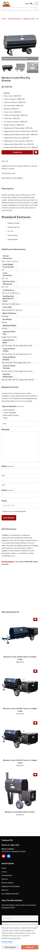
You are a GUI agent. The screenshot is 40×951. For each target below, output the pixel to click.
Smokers (11, 168)
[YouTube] (3, 856)
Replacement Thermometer (18, 128)
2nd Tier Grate (13, 106)
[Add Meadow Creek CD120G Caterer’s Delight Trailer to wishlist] (35, 723)
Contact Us (17, 152)
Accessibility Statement (10, 894)
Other (5, 418)
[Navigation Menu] (36, 3)
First (3, 476)
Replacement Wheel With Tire (19, 144)
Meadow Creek (29, 19)
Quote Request (9, 410)
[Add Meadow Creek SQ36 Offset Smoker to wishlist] (35, 774)
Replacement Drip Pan (16, 138)
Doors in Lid (12, 112)
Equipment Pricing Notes (11, 886)
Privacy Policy (7, 941)
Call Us (4, 872)
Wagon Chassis (14, 125)
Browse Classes (8, 883)
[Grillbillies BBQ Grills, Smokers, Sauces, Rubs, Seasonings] (6, 4)
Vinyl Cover (12, 96)
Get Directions (7, 875)
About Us (5, 890)
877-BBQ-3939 (13, 845)
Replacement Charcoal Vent (18, 141)
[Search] (36, 9)
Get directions (7, 562)
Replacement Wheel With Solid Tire (21, 147)
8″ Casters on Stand (15, 122)
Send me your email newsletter (14, 511)
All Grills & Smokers (14, 19)
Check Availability (9, 413)
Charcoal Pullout (14, 99)
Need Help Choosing (11, 415)
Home (4, 19)
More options (10, 947)
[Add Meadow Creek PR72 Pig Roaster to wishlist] (35, 152)
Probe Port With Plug (15, 115)
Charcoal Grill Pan (15, 102)
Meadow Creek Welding (14, 178)
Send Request (9, 518)
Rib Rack (11, 109)
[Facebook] (9, 856)
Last (3, 485)
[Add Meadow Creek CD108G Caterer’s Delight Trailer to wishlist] (35, 671)
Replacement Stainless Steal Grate (21, 135)
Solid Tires (12, 118)
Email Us (5, 879)
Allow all (29, 947)
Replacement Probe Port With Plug (21, 131)
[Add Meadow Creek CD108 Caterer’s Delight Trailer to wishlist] (35, 619)
